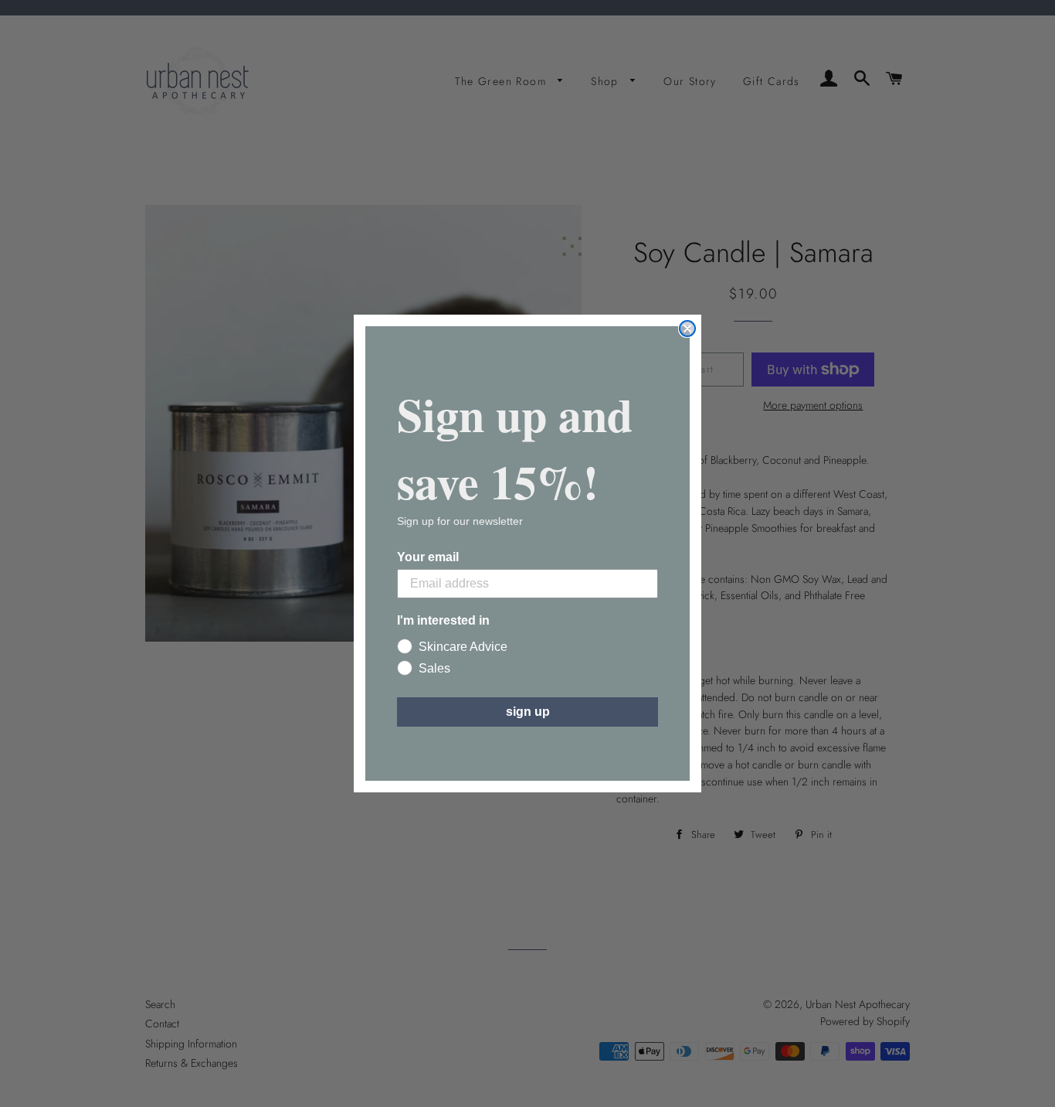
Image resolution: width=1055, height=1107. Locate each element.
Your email (428, 557)
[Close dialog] (687, 328)
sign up (528, 711)
